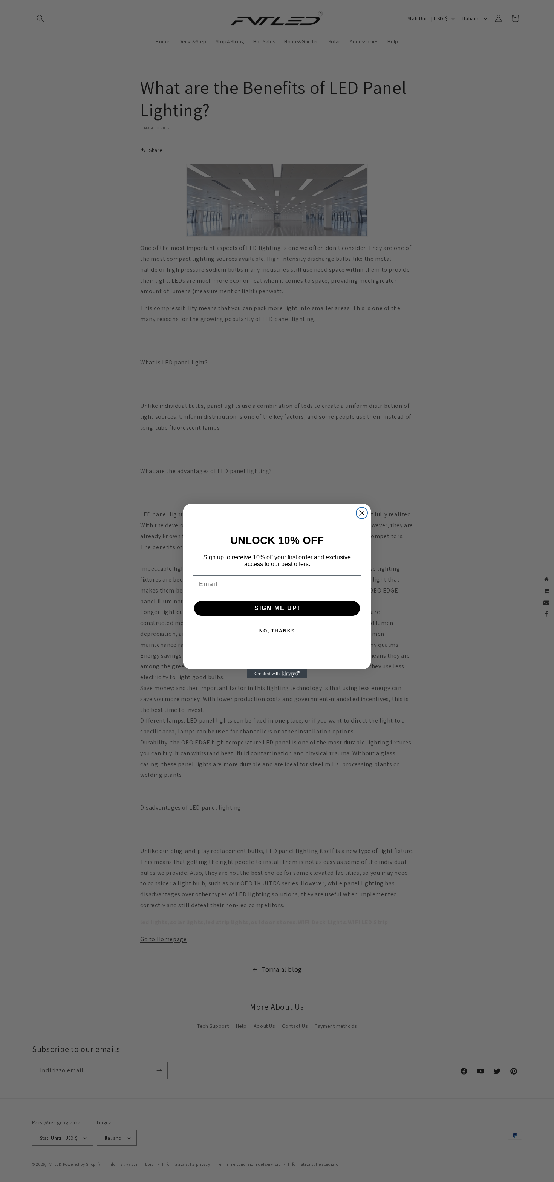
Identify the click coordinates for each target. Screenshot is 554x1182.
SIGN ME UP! (277, 608)
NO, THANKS (277, 631)
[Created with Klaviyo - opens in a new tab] (277, 673)
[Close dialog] (361, 513)
